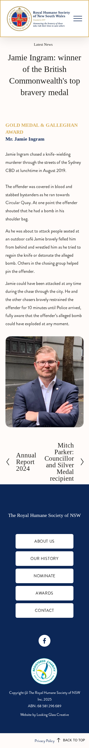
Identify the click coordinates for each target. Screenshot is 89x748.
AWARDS (44, 593)
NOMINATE (44, 576)
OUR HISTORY (44, 558)
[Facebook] (44, 641)
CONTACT (44, 610)
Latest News (43, 44)
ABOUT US (44, 541)
